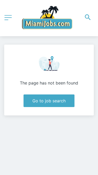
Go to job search (49, 100)
